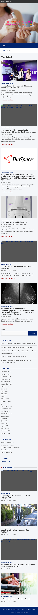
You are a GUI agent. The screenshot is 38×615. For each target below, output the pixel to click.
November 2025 (6, 379)
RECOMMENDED (8, 468)
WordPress (25, 612)
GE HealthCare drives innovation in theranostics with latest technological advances (18, 131)
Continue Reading (7, 100)
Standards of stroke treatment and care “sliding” (17, 347)
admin (13, 90)
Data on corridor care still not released (13, 357)
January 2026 (5, 374)
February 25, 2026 (6, 601)
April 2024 (4, 426)
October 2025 (5, 381)
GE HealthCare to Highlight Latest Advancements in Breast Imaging (14, 223)
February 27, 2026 (6, 500)
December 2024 (6, 406)
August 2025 (5, 386)
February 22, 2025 (6, 270)
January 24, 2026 (6, 90)
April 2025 (4, 396)
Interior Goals (5, 462)
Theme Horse (31, 609)
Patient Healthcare (6, 264)
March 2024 (5, 428)
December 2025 (6, 377)
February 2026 (6, 372)
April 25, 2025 (5, 226)
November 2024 (6, 409)
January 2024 (5, 433)
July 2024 (4, 418)
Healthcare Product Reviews (10, 447)
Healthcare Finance (7, 445)
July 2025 (4, 389)
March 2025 (5, 399)
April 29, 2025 (5, 182)
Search (3, 329)
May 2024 (4, 423)
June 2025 (4, 391)
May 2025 (4, 394)
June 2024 (4, 421)
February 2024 (6, 431)
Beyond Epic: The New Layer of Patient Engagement (18, 344)
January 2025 (5, 404)
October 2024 (5, 411)
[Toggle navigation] (3, 45)
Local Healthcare (6, 450)
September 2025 (6, 384)
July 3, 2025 (4, 134)
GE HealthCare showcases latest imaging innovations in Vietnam (16, 87)
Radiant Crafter (16, 609)
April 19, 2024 (5, 316)
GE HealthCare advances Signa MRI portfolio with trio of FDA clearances (18, 565)
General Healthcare (7, 83)
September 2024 (6, 413)
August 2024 (5, 416)
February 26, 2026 (6, 534)
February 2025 (6, 401)
